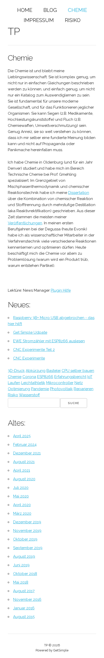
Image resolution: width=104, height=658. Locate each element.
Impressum (39, 20)
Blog (50, 10)
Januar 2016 (24, 608)
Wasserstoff (29, 395)
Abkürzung (35, 370)
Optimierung (19, 389)
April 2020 (22, 505)
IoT (89, 376)
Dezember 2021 (27, 453)
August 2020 (24, 479)
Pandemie (40, 389)
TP (14, 31)
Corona (29, 376)
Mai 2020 (21, 496)
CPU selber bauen (78, 370)
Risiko (73, 20)
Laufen (14, 383)
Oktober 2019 (25, 539)
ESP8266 (45, 376)
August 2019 (24, 556)
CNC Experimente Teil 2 (34, 349)
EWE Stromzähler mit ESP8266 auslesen (49, 341)
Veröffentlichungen (25, 223)
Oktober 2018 (25, 573)
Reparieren (83, 389)
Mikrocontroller (59, 383)
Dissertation (78, 192)
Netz (78, 383)
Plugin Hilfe (61, 290)
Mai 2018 (20, 582)
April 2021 (21, 470)
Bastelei (53, 370)
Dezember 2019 (27, 522)
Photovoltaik (61, 389)
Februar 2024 (25, 444)
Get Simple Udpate (30, 332)
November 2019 (27, 530)
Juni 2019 (21, 565)
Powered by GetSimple (52, 650)
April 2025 (22, 436)
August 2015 (24, 616)
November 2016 (27, 599)
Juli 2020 (21, 487)
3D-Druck (16, 370)
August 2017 (24, 591)
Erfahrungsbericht (70, 376)
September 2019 (27, 548)
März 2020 (22, 513)
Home (24, 10)
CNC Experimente (29, 358)
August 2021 (24, 462)
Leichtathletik (33, 383)
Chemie (77, 10)
